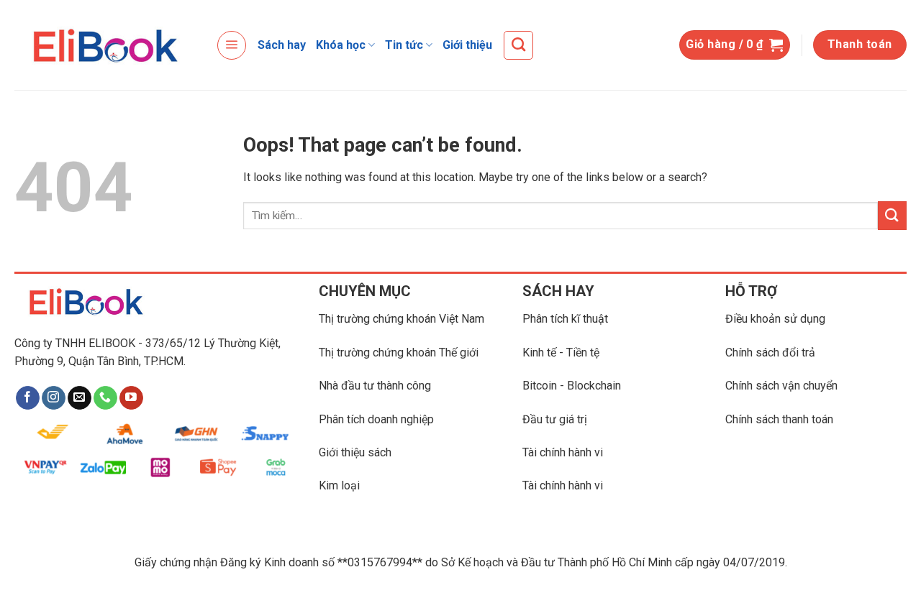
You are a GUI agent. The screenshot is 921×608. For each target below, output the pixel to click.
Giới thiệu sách (355, 452)
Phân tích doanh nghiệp (376, 419)
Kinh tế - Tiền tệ (560, 352)
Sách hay (282, 45)
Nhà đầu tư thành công (375, 385)
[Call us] (105, 398)
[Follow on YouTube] (131, 398)
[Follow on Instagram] (53, 398)
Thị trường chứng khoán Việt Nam (401, 319)
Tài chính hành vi (562, 452)
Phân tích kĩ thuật (565, 319)
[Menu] (231, 45)
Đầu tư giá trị (554, 419)
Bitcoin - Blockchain (571, 385)
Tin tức (404, 45)
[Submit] (892, 215)
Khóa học (341, 45)
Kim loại (339, 485)
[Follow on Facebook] (28, 398)
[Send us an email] (79, 398)
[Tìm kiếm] (518, 45)
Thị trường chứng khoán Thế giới (398, 352)
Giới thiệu (467, 45)
